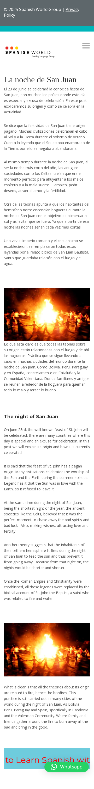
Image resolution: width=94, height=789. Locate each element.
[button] (66, 767)
